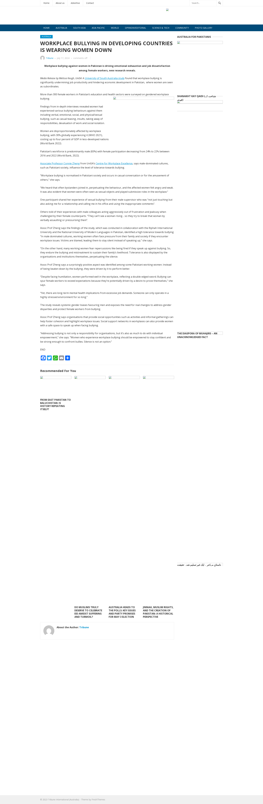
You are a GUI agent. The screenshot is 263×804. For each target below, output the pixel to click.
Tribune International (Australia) (63, 799)
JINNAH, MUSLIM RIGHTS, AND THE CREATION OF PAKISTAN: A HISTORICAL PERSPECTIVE (158, 612)
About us (60, 3)
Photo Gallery (203, 27)
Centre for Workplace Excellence (114, 163)
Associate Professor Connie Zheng (60, 163)
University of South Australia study (104, 78)
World (115, 27)
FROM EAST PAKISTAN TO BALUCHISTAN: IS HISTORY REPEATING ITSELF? (55, 404)
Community (182, 27)
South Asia (79, 27)
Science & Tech (160, 27)
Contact (90, 3)
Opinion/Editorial (135, 27)
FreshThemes (98, 799)
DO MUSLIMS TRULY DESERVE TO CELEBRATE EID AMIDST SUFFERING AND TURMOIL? (88, 612)
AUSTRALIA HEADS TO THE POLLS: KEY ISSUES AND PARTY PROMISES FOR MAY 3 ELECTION (122, 612)
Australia (61, 27)
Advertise (75, 3)
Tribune (49, 58)
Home (46, 3)
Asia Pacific (98, 27)
